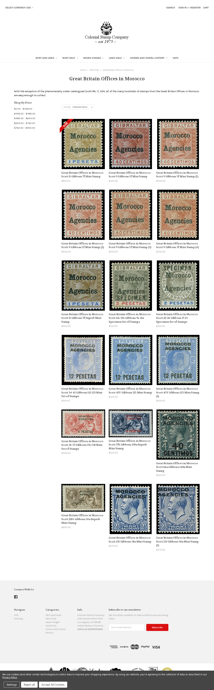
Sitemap (18, 618)
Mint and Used (45, 57)
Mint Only (69, 57)
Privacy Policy (9, 677)
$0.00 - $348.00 (23, 108)
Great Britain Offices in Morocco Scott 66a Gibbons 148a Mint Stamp (177, 467)
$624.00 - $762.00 (24, 123)
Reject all (29, 684)
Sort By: (67, 107)
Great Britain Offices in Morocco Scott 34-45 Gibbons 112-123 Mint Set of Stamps (82, 392)
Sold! (83, 148)
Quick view (83, 136)
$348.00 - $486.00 (24, 113)
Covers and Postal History (147, 57)
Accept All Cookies (53, 684)
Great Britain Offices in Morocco (118, 70)
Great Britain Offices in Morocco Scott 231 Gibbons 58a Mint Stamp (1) (177, 541)
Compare (82, 142)
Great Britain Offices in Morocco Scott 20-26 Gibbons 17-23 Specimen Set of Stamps (177, 318)
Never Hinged (92, 57)
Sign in (183, 7)
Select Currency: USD (18, 7)
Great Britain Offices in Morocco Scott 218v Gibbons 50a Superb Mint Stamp (82, 519)
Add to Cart (131, 150)
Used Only (116, 57)
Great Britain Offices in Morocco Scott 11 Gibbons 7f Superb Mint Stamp (82, 318)
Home (83, 70)
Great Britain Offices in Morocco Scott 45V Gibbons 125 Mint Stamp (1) (177, 392)
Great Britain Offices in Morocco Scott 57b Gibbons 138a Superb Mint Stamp (130, 444)
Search (170, 7)
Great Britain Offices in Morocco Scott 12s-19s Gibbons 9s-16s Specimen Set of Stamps (130, 318)
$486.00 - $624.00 (24, 118)
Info (175, 57)
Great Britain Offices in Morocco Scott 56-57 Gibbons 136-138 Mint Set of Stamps (82, 445)
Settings (12, 684)
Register (195, 7)
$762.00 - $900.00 (24, 127)
